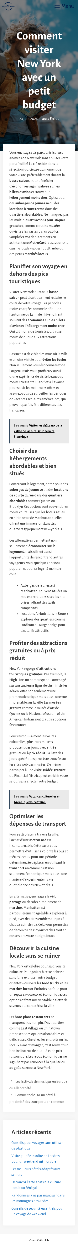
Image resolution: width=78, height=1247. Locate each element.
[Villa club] (8, 6)
